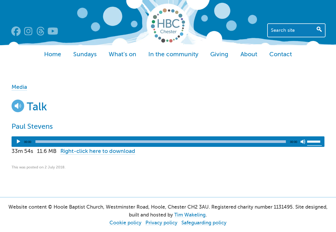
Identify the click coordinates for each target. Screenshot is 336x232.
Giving (219, 54)
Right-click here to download (97, 151)
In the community (173, 54)
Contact (280, 54)
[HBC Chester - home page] (168, 41)
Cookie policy (125, 222)
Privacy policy (161, 222)
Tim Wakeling (190, 215)
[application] (168, 141)
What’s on (122, 54)
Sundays (85, 54)
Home (52, 54)
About (248, 54)
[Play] (18, 141)
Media (19, 87)
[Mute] (303, 141)
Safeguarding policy (204, 222)
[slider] (314, 141)
